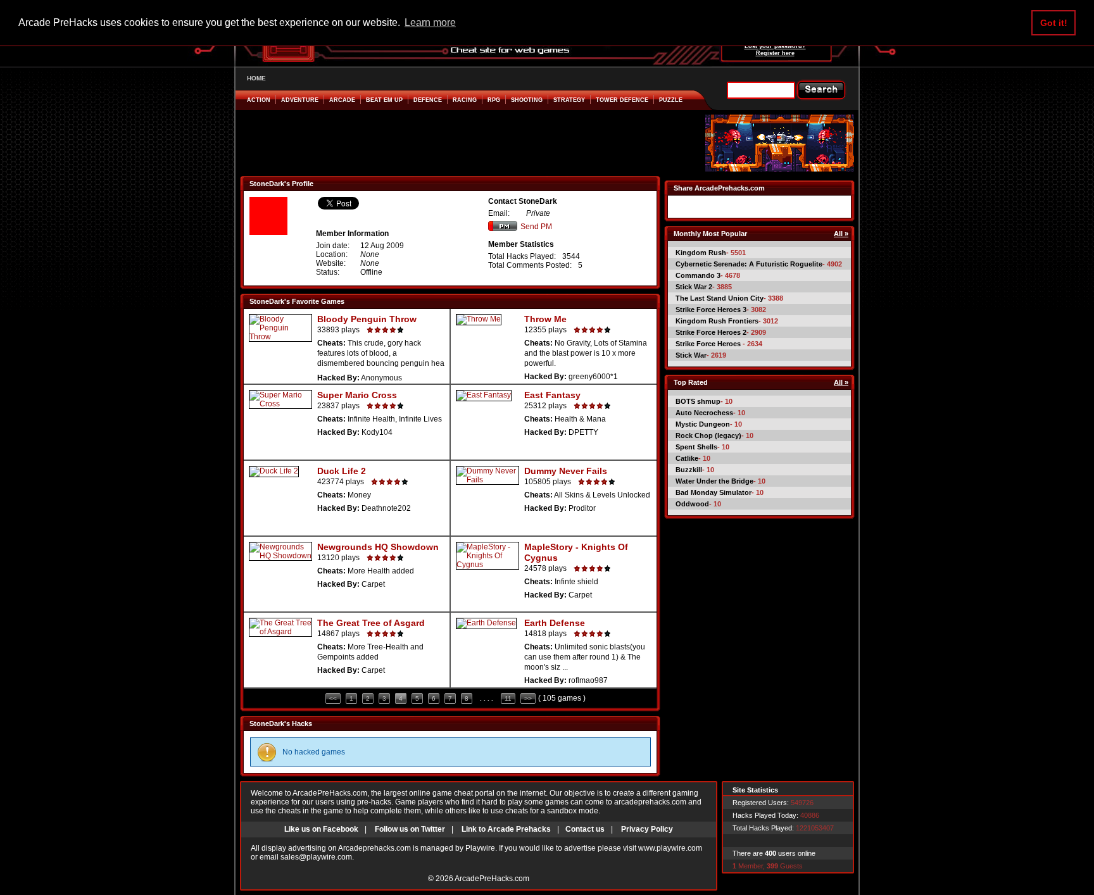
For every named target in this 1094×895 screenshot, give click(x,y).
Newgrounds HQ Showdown (378, 547)
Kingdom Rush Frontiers (717, 321)
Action (258, 100)
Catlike (687, 458)
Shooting (527, 100)
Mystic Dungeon (703, 424)
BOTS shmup (698, 401)
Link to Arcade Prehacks (506, 829)
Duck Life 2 (341, 471)
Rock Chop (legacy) (708, 435)
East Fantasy (552, 395)
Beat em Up (384, 100)
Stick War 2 (694, 287)
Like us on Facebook (321, 829)
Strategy (569, 100)
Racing (465, 100)
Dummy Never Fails (565, 471)
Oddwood (692, 504)
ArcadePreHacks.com (492, 878)
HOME (256, 78)
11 (508, 698)
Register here (775, 53)
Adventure (299, 100)
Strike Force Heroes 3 (711, 309)
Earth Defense (554, 623)
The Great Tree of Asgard (371, 623)
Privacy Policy (647, 829)
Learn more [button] (430, 22)
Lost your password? (775, 46)
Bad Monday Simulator (713, 492)
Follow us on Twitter (410, 829)
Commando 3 (698, 275)
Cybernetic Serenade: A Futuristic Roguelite (749, 264)
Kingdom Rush (701, 252)
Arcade (342, 100)
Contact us (585, 829)
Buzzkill (689, 469)
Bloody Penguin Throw (367, 319)
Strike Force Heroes (709, 343)
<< (333, 698)
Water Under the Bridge (714, 481)
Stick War (691, 355)
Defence (427, 100)
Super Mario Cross (357, 395)
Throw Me (545, 319)
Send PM (536, 226)
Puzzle (670, 100)
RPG (493, 100)
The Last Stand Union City (720, 298)
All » (841, 233)
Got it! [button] (1053, 23)
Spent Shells (696, 447)
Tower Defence (622, 100)
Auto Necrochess (704, 412)
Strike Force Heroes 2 (711, 332)
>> (528, 698)
